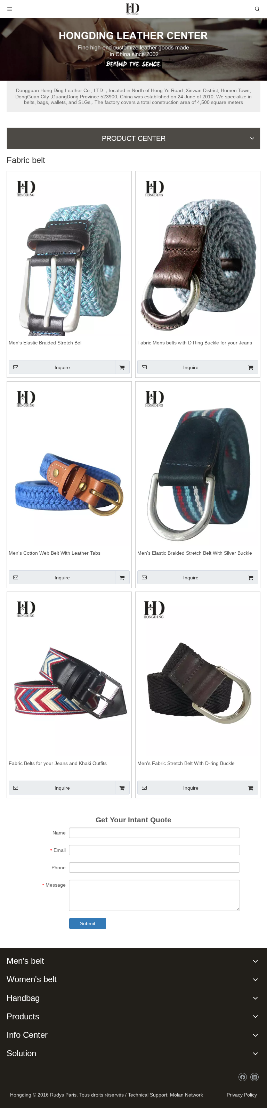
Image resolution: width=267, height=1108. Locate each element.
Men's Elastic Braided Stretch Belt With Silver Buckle (194, 553)
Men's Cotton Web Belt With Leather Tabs (54, 553)
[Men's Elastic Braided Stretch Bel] (69, 263)
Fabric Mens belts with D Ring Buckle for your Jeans (194, 342)
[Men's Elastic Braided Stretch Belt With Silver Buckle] (197, 473)
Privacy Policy (240, 1095)
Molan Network (186, 1095)
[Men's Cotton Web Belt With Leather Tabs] (69, 473)
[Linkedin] (254, 1077)
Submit (87, 923)
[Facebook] (242, 1077)
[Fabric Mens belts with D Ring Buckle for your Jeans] (197, 263)
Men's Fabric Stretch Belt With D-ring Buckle (186, 763)
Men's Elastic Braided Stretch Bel (45, 342)
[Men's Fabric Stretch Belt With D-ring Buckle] (197, 684)
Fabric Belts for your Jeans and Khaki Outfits (58, 763)
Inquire (62, 367)
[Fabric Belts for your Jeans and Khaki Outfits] (69, 684)
